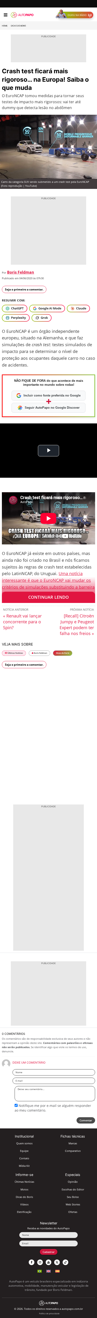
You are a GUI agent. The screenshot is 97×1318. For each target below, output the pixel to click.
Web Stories (73, 1204)
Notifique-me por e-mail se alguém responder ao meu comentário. (53, 1107)
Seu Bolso (73, 1197)
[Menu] (5, 15)
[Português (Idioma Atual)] (39, 1270)
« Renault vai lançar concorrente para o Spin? (22, 621)
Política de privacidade (49, 1313)
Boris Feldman (20, 272)
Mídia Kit (24, 1165)
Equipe (24, 1151)
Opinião (73, 1181)
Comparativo (73, 1151)
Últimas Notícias (15, 653)
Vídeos (24, 1204)
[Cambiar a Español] (57, 1270)
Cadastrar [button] (49, 1252)
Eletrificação (24, 1212)
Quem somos (24, 1143)
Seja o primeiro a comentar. (24, 289)
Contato (24, 1158)
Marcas (73, 1143)
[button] (75, 15)
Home (5, 26)
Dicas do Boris (18, 26)
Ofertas (72, 1212)
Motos (24, 1189)
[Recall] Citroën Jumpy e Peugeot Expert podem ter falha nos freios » (77, 624)
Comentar (86, 1120)
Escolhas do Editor (73, 1189)
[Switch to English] (48, 1270)
